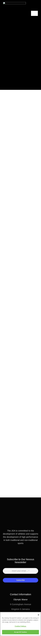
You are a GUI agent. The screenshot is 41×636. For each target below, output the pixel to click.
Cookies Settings (20, 626)
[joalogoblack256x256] (14, 3)
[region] (20, 624)
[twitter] (18, 551)
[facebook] (15, 551)
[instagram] (22, 551)
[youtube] (25, 551)
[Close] (38, 615)
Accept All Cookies (20, 632)
